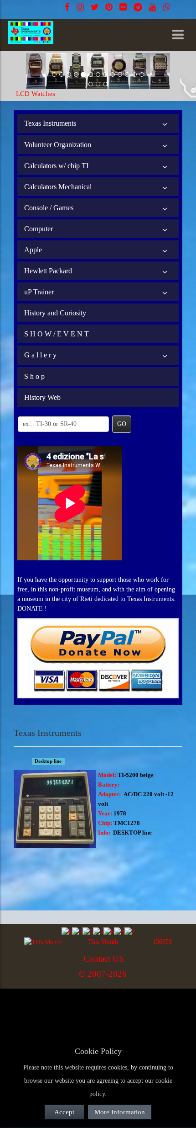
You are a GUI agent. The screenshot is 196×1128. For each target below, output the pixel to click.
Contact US (103, 958)
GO (121, 423)
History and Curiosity (55, 313)
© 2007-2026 (103, 974)
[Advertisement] (86, 1010)
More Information (119, 1112)
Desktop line (48, 761)
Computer (38, 229)
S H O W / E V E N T (56, 334)
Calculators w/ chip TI (56, 166)
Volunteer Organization (57, 145)
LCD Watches (35, 93)
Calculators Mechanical (58, 187)
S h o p (34, 376)
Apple (33, 250)
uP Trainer (39, 292)
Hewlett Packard (48, 271)
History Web (42, 397)
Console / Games (48, 208)
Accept (64, 1112)
